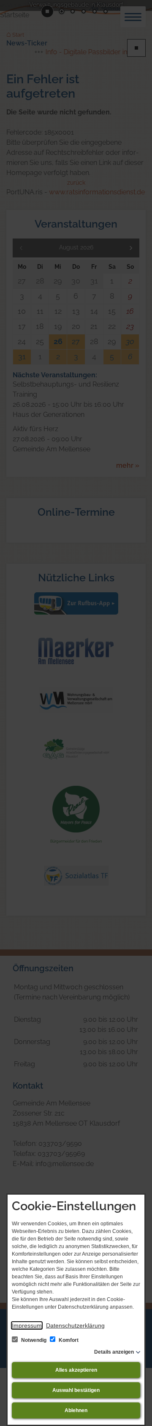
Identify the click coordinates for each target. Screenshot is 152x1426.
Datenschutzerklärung (75, 1325)
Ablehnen (76, 1410)
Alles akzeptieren (76, 1370)
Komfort (68, 1340)
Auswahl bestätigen (76, 1390)
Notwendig (34, 1340)
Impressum (27, 1325)
